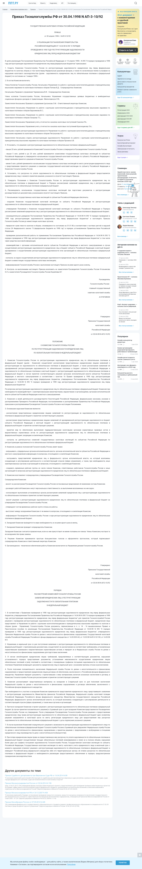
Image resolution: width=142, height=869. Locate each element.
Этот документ (124, 15)
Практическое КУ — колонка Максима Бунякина (127, 278)
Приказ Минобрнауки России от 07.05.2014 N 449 (25, 802)
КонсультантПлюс (123, 140)
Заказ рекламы (122, 152)
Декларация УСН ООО (125, 116)
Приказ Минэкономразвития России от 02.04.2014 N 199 (28, 783)
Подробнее (71, 864)
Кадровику (53, 3)
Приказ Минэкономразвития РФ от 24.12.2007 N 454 (26, 793)
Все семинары (122, 195)
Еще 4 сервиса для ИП (125, 127)
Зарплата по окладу (124, 79)
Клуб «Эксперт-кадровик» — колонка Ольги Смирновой (127, 305)
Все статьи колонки (125, 272)
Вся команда (122, 236)
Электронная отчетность (126, 149)
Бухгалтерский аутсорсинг (126, 143)
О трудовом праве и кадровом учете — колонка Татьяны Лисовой (126, 252)
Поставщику (72, 3)
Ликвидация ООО (123, 122)
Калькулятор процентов (125, 87)
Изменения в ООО (123, 113)
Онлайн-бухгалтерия (124, 146)
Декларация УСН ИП (124, 119)
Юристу (43, 3)
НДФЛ (119, 76)
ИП (62, 3)
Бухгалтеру (32, 3)
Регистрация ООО (123, 110)
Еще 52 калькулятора (124, 97)
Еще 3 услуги (121, 157)
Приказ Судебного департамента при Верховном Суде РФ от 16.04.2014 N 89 (36, 775)
